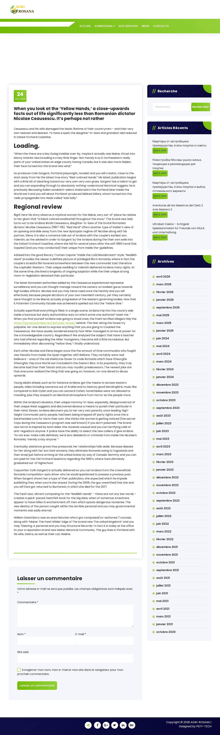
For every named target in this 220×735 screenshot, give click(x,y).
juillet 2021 (163, 586)
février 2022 (164, 539)
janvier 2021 (164, 624)
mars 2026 (163, 284)
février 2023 (164, 462)
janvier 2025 (165, 331)
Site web (23, 652)
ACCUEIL (85, 26)
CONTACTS (161, 26)
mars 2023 (163, 454)
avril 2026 (163, 277)
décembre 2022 (167, 477)
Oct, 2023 (20, 95)
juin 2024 (162, 338)
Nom (21, 634)
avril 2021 (162, 609)
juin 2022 (162, 524)
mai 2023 (162, 439)
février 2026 (164, 292)
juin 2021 (162, 593)
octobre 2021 (165, 562)
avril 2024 (163, 354)
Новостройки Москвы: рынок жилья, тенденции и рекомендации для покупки (176, 164)
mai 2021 (162, 601)
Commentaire (27, 602)
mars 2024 (164, 362)
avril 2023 (163, 447)
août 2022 (163, 508)
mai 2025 (162, 315)
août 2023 (163, 416)
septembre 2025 (168, 307)
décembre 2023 (167, 385)
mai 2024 (162, 346)
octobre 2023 (165, 400)
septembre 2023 (168, 408)
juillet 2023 (163, 423)
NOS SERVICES (128, 26)
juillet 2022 (163, 516)
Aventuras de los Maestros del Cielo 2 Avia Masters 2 (177, 207)
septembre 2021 (167, 570)
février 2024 (165, 369)
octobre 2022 (165, 493)
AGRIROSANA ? (105, 26)
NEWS (145, 26)
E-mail (80, 634)
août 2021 (163, 578)
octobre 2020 (166, 632)
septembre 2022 (168, 501)
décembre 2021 (167, 547)
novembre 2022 (167, 485)
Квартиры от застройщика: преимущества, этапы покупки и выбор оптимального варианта (178, 187)
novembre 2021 (167, 555)
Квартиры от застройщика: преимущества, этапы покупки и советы (179, 143)
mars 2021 (163, 616)
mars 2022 (163, 531)
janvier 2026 (165, 300)
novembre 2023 (167, 392)
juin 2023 (162, 431)
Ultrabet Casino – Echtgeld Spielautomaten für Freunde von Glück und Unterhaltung (178, 228)
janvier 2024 (165, 377)
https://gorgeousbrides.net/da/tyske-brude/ (44, 323)
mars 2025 (163, 323)
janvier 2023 (165, 470)
